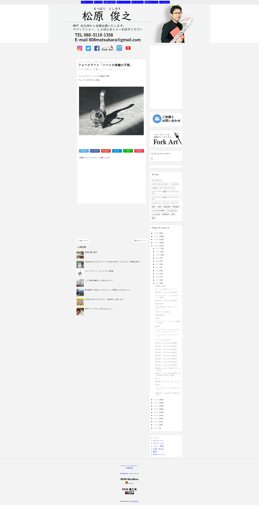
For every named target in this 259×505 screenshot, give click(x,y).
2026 (156, 233)
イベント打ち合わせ (163, 340)
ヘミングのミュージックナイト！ (166, 336)
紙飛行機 (167, 207)
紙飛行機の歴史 (91, 252)
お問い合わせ (109, 2)
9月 (158, 258)
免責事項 (129, 468)
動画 (155, 452)
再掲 (159, 207)
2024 (156, 239)
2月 (158, 280)
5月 (158, 271)
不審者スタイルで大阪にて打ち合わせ (167, 369)
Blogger (134, 501)
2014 (156, 422)
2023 (156, 243)
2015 (156, 419)
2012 (156, 428)
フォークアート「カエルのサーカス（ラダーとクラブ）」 (167, 330)
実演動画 (176, 207)
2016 (156, 415)
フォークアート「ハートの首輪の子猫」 (167, 322)
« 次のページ (83, 241)
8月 (158, 261)
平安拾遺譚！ (160, 315)
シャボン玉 (164, 2)
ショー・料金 (158, 446)
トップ (155, 438)
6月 (158, 267)
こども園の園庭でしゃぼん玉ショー (99, 280)
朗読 (153, 218)
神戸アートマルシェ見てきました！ (99, 309)
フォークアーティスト (167, 188)
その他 (154, 188)
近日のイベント (151, 2)
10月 (158, 255)
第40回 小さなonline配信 (166, 356)
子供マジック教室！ (163, 312)
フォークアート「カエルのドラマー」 (167, 389)
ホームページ (137, 2)
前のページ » (139, 241)
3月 (158, 277)
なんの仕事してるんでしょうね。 (166, 308)
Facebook (95, 151)
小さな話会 (156, 214)
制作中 (157, 326)
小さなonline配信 (158, 210)
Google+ (105, 151)
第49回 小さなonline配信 (166, 292)
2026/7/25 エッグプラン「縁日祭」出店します (104, 299)
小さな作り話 (172, 210)
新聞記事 (166, 214)
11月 (158, 252)
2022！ (158, 385)
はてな (117, 151)
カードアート (156, 180)
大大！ (157, 378)
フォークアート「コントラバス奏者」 (100, 271)
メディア (175, 203)
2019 (156, 406)
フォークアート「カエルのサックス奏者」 (167, 296)
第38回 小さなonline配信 (166, 362)
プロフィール (87, 2)
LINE (128, 151)
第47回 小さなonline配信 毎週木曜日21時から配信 (167, 374)
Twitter (84, 151)
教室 (153, 207)
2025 (156, 236)
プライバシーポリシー (129, 466)
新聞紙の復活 (160, 286)
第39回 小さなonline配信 (166, 359)
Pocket (139, 151)
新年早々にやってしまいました (167, 382)
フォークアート (123, 2)
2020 (156, 403)
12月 (158, 248)
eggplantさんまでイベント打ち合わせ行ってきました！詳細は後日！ (113, 262)
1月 (157, 283)
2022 (156, 246)
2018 (156, 409)
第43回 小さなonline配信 (166, 301)
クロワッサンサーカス (160, 184)
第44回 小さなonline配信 (166, 343)
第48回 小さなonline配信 (166, 346)
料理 (173, 214)
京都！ (157, 318)
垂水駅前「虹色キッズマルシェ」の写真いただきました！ (108, 290)
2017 (156, 412)
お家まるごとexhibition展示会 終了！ (168, 394)
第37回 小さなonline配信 (166, 365)
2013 (156, 425)
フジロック (156, 203)
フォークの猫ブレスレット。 (166, 289)
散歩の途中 (159, 304)
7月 (157, 264)
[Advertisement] (111, 221)
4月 (158, 274)
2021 (156, 400)
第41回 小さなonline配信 (166, 352)
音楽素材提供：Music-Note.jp (129, 473)
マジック (98, 2)
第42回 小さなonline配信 (166, 349)
